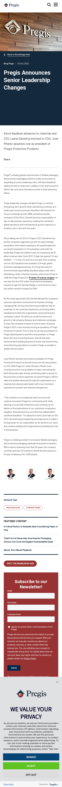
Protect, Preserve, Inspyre (41, 278)
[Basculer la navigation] (53, 4)
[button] (57, 682)
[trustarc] (53, 784)
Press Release (13, 508)
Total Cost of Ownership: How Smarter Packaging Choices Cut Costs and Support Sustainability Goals (28, 540)
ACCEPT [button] (31, 766)
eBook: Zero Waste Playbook (18, 550)
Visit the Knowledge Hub (20, 563)
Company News (33, 508)
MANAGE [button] (31, 757)
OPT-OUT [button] (31, 774)
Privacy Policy (9, 784)
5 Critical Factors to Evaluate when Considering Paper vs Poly (31, 528)
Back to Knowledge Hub (18, 54)
